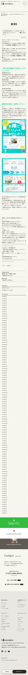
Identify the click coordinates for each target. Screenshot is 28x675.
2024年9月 (4, 346)
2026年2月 (4, 309)
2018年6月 (4, 506)
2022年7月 (4, 403)
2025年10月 (4, 318)
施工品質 (3, 629)
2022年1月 (4, 416)
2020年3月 (4, 465)
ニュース (19, 627)
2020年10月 (4, 449)
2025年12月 (4, 314)
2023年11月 (4, 368)
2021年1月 (4, 443)
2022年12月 (4, 392)
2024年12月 (4, 340)
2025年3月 (4, 333)
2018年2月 (4, 513)
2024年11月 (4, 342)
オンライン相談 (4, 608)
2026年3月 (4, 307)
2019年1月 (4, 495)
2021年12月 (4, 419)
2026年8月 (4, 296)
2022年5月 (4, 408)
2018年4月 (4, 510)
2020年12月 (4, 445)
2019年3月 (4, 491)
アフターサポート (5, 618)
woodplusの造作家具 (5, 624)
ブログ (19, 625)
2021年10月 (4, 423)
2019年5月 (4, 486)
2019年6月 (4, 484)
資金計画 (3, 619)
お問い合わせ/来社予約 (13, 584)
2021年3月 (4, 438)
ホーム (2, 12)
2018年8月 (4, 502)
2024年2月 (4, 362)
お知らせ (9, 265)
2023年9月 (4, 373)
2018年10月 (4, 500)
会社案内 (19, 619)
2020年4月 (4, 462)
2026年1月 (4, 311)
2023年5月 (4, 381)
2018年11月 (4, 497)
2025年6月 (4, 327)
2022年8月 (4, 401)
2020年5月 (4, 460)
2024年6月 (4, 353)
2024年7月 (4, 351)
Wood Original (21, 606)
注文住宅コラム (6, 290)
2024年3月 (4, 359)
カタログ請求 (13, 580)
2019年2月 (4, 493)
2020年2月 (4, 467)
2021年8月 (4, 427)
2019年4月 (4, 489)
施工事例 (3, 606)
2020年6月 (4, 458)
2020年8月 (4, 454)
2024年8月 (4, 349)
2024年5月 (4, 355)
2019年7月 (4, 482)
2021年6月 (4, 432)
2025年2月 (4, 335)
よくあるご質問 (21, 629)
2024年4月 (4, 357)
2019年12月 (4, 471)
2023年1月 (4, 390)
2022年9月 (4, 399)
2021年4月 (4, 436)
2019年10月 (4, 475)
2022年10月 (4, 397)
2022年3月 (4, 412)
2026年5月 (4, 303)
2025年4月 (4, 331)
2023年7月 (4, 377)
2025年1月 (4, 338)
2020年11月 (4, 447)
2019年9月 (4, 478)
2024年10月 (4, 344)
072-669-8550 (15, 573)
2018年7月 (4, 504)
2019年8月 (4, 480)
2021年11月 (4, 421)
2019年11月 (4, 473)
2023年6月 (4, 379)
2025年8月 (4, 322)
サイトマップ (20, 630)
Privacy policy (4, 657)
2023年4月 (4, 384)
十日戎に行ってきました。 (7, 279)
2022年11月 (4, 395)
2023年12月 (4, 366)
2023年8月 (4, 375)
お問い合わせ (20, 227)
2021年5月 (4, 434)
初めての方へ (4, 603)
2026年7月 (4, 298)
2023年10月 (4, 370)
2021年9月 (4, 425)
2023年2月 (4, 388)
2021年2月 (4, 440)
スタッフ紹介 (20, 621)
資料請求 (7, 671)
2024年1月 (4, 364)
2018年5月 (4, 508)
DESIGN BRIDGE (21, 604)
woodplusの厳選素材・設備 (5, 627)
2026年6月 (4, 300)
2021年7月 (4, 430)
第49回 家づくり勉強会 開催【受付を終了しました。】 (8, 274)
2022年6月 (4, 405)
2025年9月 (4, 320)
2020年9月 (4, 451)
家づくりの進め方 (5, 616)
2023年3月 (4, 386)
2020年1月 (4, 469)
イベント (19, 623)
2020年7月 (4, 456)
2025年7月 (4, 325)
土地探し (3, 621)
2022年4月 (4, 410)
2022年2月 (4, 414)
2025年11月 (4, 316)
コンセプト (3, 604)
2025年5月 (4, 329)
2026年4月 (4, 305)
